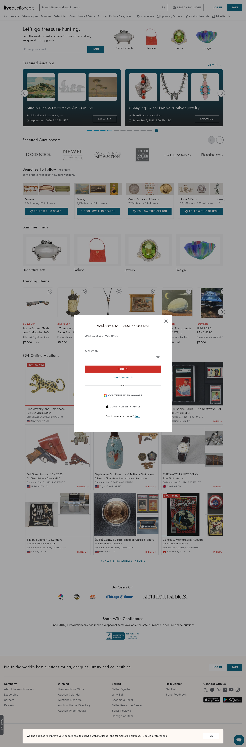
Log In (123, 369)
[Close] (166, 321)
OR (123, 385)
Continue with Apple (125, 406)
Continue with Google (125, 395)
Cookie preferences (155, 735)
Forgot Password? (123, 377)
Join (137, 416)
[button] (158, 356)
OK (211, 736)
